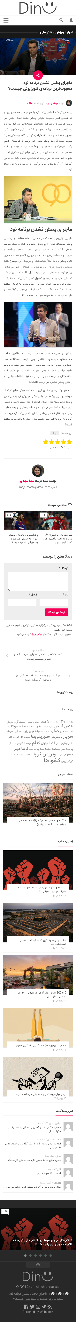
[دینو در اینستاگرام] (38, 1306)
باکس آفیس (63, 726)
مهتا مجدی (52, 103)
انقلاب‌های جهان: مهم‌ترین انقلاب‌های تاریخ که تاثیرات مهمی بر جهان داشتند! (41, 889)
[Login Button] (71, 20)
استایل (43, 722)
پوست (28, 754)
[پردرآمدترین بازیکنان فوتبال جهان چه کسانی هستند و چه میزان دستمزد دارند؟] (21, 520)
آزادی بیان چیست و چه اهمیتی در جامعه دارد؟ (41, 1094)
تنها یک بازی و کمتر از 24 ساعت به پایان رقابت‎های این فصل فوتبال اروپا (57, 539)
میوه (31, 749)
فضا (52, 743)
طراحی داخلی (15, 737)
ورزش (59, 755)
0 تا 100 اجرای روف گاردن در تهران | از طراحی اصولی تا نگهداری (41, 995)
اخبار (70, 32)
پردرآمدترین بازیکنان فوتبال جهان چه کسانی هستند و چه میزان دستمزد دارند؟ (23, 539)
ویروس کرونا (44, 754)
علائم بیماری (67, 744)
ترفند (33, 727)
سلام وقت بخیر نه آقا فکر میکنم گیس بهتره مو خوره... (32, 1187)
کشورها (52, 760)
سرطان (9, 731)
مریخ (63, 749)
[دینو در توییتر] (32, 1306)
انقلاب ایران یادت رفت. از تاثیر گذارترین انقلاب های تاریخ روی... (33, 1146)
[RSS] (49, 1306)
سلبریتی (55, 737)
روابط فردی (34, 731)
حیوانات (14, 726)
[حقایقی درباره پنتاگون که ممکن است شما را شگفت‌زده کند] (38, 922)
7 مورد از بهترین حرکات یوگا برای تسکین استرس (40, 1045)
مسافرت (55, 749)
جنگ (23, 726)
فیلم (36, 742)
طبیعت (27, 737)
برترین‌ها (49, 726)
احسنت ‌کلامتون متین (49, 1173)
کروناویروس (67, 761)
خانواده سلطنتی (66, 731)
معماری (40, 749)
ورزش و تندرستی (52, 32)
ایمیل (33, 595)
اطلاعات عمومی (33, 722)
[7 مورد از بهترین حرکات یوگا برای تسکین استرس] (38, 1027)
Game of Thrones (60, 722)
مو (35, 749)
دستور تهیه (45, 731)
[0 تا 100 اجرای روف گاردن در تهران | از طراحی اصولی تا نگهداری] (38, 975)
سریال (67, 736)
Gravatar (36, 634)
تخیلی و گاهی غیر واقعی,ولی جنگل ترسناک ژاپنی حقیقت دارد (34, 1129)
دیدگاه (63, 568)
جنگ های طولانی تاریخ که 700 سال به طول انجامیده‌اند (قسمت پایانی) (42, 822)
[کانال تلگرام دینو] (44, 1306)
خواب (55, 731)
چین (21, 755)
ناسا (24, 748)
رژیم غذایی (20, 731)
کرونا (14, 754)
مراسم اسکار (25, 744)
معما (48, 749)
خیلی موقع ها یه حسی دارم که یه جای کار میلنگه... (33, 1160)
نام (65, 595)
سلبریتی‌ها (40, 737)
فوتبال (54, 433)
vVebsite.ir (46, 1312)
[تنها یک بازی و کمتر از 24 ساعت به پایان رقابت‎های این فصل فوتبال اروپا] (55, 520)
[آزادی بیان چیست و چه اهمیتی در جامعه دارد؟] (38, 1076)
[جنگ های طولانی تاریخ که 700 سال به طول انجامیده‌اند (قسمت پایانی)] (38, 803)
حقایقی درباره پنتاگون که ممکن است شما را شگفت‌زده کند (43, 942)
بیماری (39, 726)
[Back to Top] (38, 1265)
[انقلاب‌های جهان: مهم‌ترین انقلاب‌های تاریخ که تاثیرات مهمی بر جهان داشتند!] (38, 870)
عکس (58, 743)
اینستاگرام (20, 722)
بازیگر (10, 722)
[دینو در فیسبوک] (26, 1306)
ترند (28, 727)
